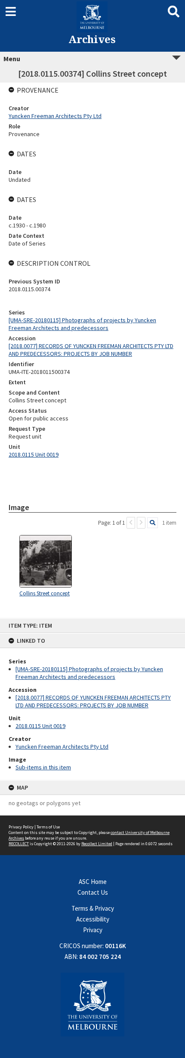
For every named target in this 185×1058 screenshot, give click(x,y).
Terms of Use (48, 827)
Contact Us (92, 892)
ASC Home (93, 882)
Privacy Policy (21, 827)
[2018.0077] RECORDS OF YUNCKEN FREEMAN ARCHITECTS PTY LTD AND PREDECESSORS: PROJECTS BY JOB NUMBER (93, 701)
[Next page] (141, 523)
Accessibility (92, 919)
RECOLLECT (19, 843)
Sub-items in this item (43, 767)
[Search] (152, 522)
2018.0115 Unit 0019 (40, 726)
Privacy (92, 930)
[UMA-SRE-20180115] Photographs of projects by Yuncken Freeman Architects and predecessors (89, 673)
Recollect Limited (96, 843)
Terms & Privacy (92, 908)
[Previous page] (130, 523)
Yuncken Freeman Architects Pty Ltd (61, 746)
